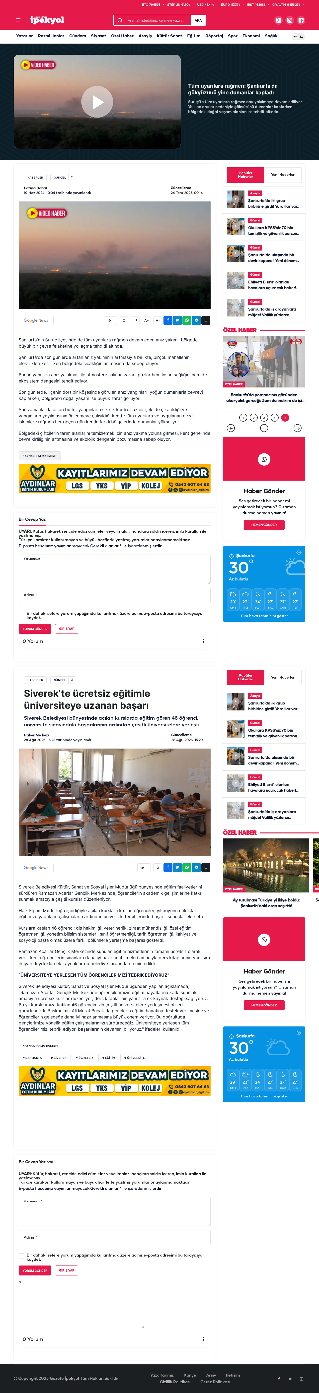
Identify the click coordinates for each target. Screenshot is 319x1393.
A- (158, 320)
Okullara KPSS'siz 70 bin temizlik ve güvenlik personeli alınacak (274, 234)
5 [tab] (285, 418)
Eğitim (193, 36)
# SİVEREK (59, 1058)
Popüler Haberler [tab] (245, 175)
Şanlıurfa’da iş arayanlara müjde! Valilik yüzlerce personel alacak (272, 315)
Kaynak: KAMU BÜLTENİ (40, 1045)
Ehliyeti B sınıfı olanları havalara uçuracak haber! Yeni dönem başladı (272, 288)
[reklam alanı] (115, 478)
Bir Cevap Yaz (32, 519)
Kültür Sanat (169, 36)
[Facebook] (279, 1379)
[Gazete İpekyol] (47, 20)
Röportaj (214, 36)
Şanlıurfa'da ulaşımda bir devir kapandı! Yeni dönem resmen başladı (272, 261)
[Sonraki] (298, 428)
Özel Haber (122, 36)
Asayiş (145, 36)
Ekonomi (251, 36)
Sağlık (271, 36)
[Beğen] (110, 320)
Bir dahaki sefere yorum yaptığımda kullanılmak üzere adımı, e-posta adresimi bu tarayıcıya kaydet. (114, 616)
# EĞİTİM (108, 1058)
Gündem (77, 36)
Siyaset (98, 36)
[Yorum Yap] (135, 320)
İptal (49, 1162)
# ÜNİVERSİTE (134, 1058)
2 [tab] (254, 418)
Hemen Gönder (264, 525)
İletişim (233, 1375)
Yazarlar (24, 36)
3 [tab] (264, 418)
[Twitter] (290, 1379)
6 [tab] (264, 428)
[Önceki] (231, 428)
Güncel (255, 220)
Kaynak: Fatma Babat (40, 456)
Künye (190, 1375)
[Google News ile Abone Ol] (36, 320)
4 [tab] (275, 418)
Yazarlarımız (162, 1375)
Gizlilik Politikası (175, 1382)
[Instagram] (301, 1379)
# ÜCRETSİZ (84, 1058)
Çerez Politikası (215, 1382)
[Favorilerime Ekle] (124, 320)
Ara (198, 20)
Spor (233, 36)
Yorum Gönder (35, 629)
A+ (146, 320)
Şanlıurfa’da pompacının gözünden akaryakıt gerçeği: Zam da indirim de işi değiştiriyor (264, 401)
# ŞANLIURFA (32, 1058)
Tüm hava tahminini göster (264, 616)
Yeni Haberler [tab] (283, 175)
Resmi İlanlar (51, 36)
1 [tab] (243, 418)
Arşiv (211, 1375)
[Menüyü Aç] (18, 20)
